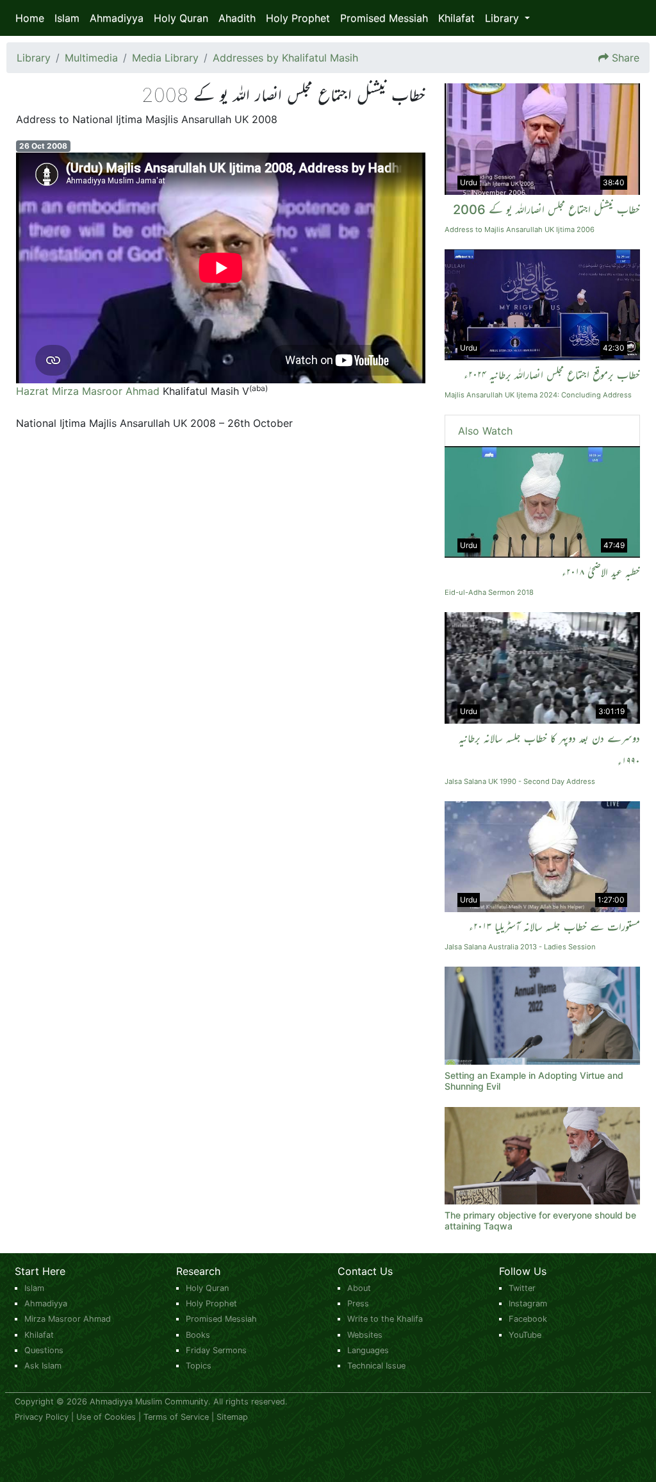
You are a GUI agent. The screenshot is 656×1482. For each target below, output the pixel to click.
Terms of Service (176, 1417)
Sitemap (232, 1417)
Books (198, 1335)
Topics (198, 1365)
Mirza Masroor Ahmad (67, 1319)
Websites (364, 1335)
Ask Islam (43, 1365)
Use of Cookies (106, 1417)
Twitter (522, 1288)
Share (625, 57)
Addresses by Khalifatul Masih (285, 57)
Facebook (528, 1319)
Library (34, 57)
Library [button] (503, 18)
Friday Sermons (216, 1350)
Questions (43, 1350)
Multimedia (91, 57)
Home (29, 18)
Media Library (165, 57)
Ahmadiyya (117, 18)
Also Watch (485, 430)
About (359, 1288)
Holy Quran (181, 18)
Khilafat (456, 18)
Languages (368, 1350)
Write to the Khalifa (385, 1319)
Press (358, 1303)
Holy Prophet (298, 18)
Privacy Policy (42, 1417)
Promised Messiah (384, 18)
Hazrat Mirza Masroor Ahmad (88, 391)
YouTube (525, 1335)
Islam (66, 18)
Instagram (528, 1303)
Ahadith (237, 18)
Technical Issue (376, 1365)
